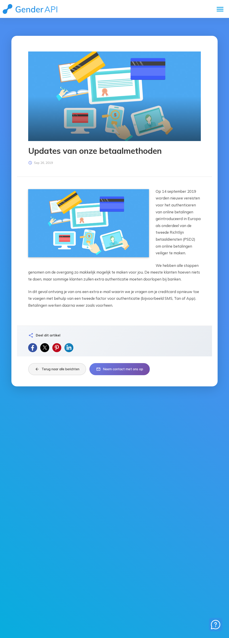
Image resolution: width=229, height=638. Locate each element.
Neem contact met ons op (119, 369)
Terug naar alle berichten (57, 369)
